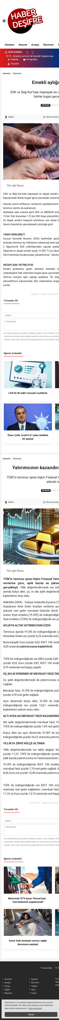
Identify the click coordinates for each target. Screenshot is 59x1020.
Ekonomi (48, 44)
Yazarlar (15, 63)
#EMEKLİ (35, 294)
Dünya (7, 986)
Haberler (6, 73)
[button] (29, 54)
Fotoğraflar (31, 59)
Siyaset (23, 44)
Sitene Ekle (47, 968)
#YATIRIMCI (34, 803)
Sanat (34, 993)
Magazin (8, 993)
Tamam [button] (31, 1014)
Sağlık (7, 989)
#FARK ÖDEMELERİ (49, 294)
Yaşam (34, 986)
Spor (33, 989)
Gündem (9, 44)
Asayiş (35, 44)
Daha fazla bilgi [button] (35, 1008)
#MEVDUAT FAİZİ (50, 803)
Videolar (15, 59)
